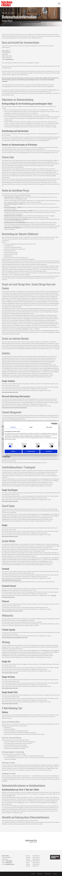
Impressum (39, 873)
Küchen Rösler (4, 13)
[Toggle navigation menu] (59, 4)
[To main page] (6, 3)
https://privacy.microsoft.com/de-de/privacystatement (14, 407)
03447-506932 (55, 24)
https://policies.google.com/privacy (10, 392)
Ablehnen (13, 451)
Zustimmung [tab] (13, 427)
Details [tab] (31, 427)
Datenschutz (48, 873)
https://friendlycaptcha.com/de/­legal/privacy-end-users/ (15, 637)
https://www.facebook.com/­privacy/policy (11, 580)
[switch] (24, 446)
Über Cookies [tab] (49, 427)
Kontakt (33, 873)
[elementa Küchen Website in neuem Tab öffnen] (31, 841)
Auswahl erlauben (31, 451)
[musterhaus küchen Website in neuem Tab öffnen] (55, 857)
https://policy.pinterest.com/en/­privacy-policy (12, 611)
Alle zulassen (49, 451)
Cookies (55, 873)
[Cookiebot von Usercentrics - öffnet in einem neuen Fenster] (52, 424)
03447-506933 (9, 862)
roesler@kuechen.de (9, 864)
